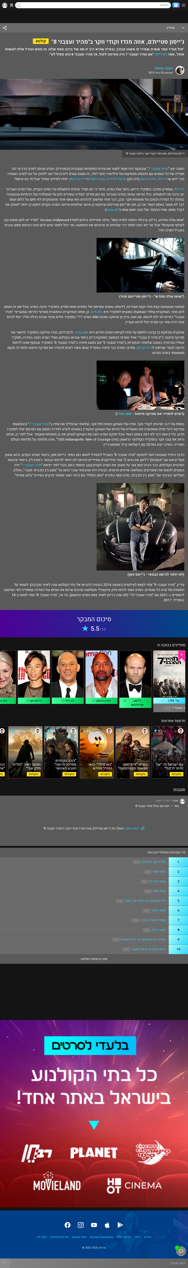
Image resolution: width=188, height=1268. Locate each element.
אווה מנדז (81, 332)
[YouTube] (94, 1225)
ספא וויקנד (158, 910)
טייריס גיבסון (78, 179)
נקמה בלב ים (157, 881)
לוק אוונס (113, 209)
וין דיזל (161, 54)
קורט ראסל (97, 179)
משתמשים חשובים (101, 1237)
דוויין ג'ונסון (148, 179)
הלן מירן (96, 311)
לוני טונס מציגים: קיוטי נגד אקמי (145, 900)
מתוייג (171, 27)
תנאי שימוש (79, 1237)
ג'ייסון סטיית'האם (137, 703)
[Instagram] (80, 1225)
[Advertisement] (94, 16)
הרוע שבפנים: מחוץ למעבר (148, 949)
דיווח (138, 1237)
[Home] (175, 5)
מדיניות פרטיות (59, 1237)
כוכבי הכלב (158, 930)
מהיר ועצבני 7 (158, 168)
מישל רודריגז (116, 179)
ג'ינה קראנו (144, 347)
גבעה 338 (159, 891)
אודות (147, 1237)
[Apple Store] (107, 1225)
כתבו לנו (42, 1237)
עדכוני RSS (124, 1237)
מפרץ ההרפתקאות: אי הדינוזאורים (143, 939)
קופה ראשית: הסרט (153, 920)
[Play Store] (120, 1225)
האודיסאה (159, 871)
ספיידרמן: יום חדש (154, 862)
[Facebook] (67, 1225)
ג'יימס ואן (36, 701)
